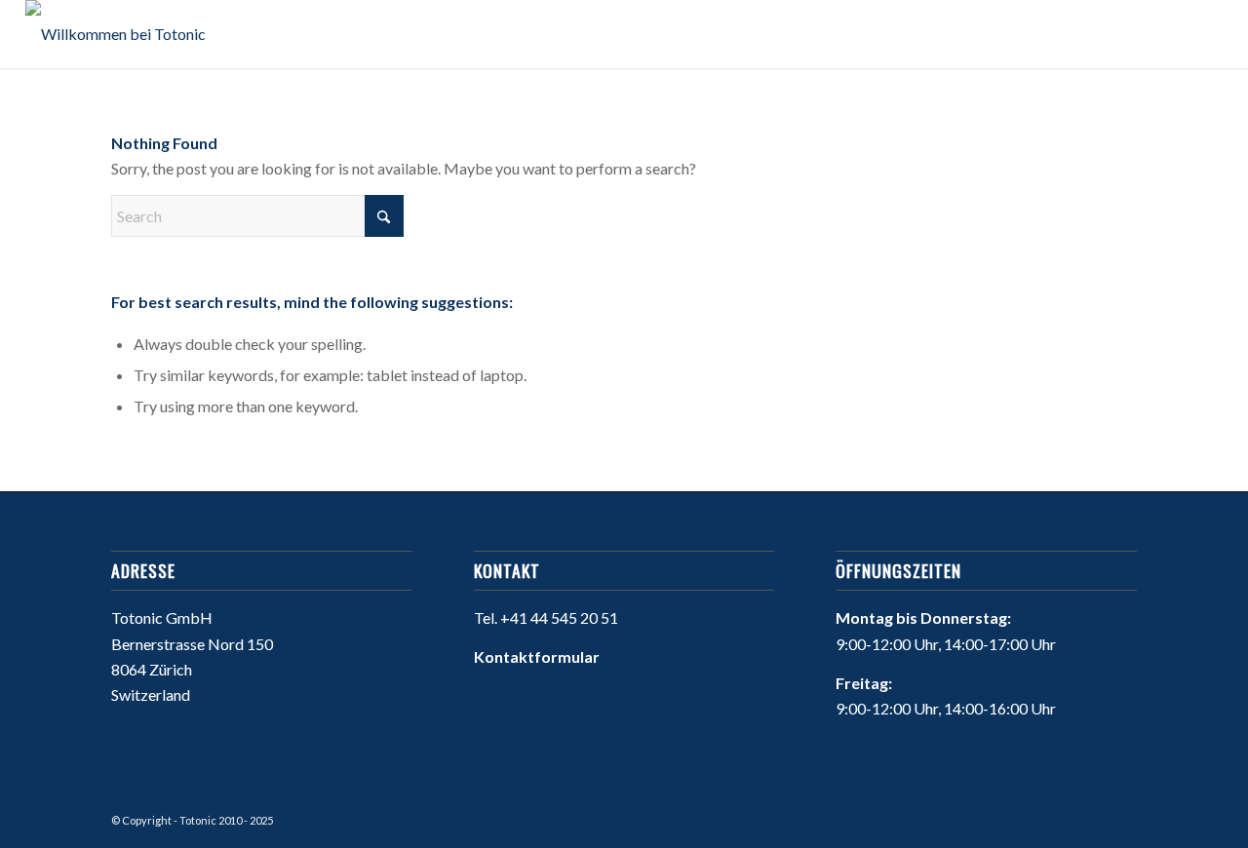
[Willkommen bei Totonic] (115, 34)
